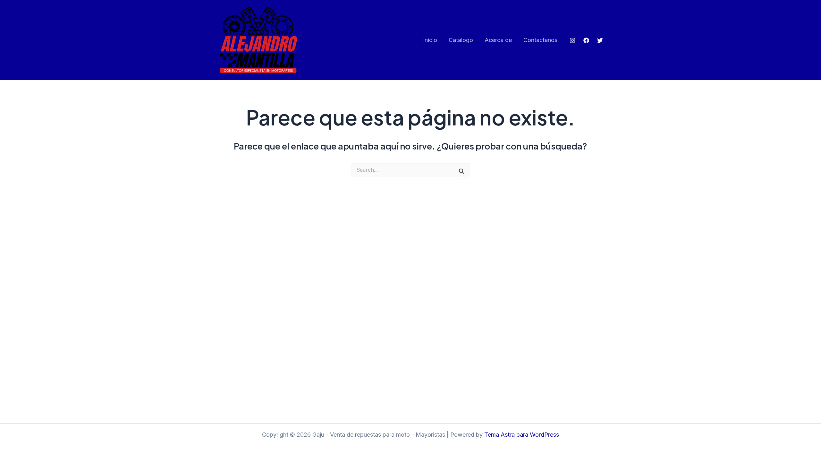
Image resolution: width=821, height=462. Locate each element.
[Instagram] (572, 40)
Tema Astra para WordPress (521, 434)
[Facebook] (586, 40)
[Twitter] (600, 40)
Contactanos (540, 40)
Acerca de (498, 40)
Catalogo (461, 40)
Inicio (430, 40)
